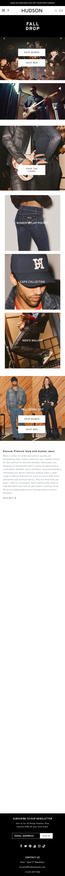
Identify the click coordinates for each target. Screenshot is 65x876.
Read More (8, 498)
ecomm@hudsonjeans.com (32, 867)
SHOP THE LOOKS (31, 169)
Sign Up (46, 836)
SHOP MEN (32, 63)
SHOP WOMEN (31, 52)
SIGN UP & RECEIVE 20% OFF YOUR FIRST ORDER (32, 3)
